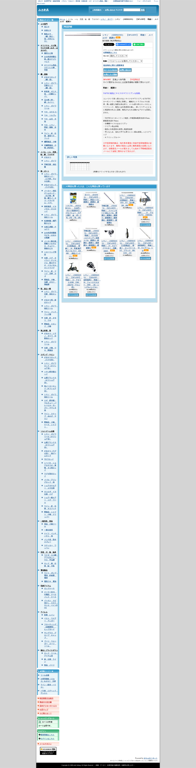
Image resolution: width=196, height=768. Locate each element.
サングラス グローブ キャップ (50, 635)
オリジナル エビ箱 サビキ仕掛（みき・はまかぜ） (49, 47)
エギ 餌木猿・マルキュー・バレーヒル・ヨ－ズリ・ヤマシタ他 (50, 405)
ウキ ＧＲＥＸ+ (50, 112)
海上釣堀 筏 (46, 331)
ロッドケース (49, 588)
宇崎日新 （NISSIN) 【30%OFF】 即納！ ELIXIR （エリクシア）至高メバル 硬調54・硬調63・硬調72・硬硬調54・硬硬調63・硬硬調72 (92, 239)
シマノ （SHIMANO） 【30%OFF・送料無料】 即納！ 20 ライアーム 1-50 (146, 246)
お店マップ (44, 710)
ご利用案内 (96, 10)
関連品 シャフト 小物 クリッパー (50, 514)
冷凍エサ (47, 30)
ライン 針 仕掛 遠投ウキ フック (50, 135)
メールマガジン (46, 744)
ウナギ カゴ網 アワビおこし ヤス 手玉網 (51, 557)
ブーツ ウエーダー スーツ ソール (50, 643)
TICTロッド (49, 459)
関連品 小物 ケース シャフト (50, 424)
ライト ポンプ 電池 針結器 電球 (51, 575)
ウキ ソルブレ (50, 115)
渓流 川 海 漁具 (48, 552)
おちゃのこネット (151, 758)
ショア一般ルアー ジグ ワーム (50, 500)
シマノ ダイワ (50, 161)
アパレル (44, 612)
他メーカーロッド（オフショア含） (50, 388)
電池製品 (44, 570)
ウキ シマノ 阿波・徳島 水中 (50, 127)
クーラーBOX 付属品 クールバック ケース (50, 594)
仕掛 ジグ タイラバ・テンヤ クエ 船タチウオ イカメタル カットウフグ (51, 263)
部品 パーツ (49, 665)
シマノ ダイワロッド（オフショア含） (50, 365)
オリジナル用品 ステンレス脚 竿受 (51, 67)
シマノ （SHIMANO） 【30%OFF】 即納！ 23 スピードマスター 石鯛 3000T (110, 246)
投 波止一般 (46, 289)
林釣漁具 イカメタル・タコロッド (50, 208)
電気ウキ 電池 (50, 581)
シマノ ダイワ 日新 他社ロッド (51, 294)
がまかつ (47, 157)
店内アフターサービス (48, 706)
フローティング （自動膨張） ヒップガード (51, 626)
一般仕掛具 (48, 530)
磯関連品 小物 (50, 142)
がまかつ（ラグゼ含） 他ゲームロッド (50, 453)
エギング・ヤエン (47, 355)
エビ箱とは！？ (46, 713)
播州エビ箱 (48, 53)
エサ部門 (44, 24)
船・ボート (45, 171)
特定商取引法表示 (46, 698)
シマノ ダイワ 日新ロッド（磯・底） (51, 85)
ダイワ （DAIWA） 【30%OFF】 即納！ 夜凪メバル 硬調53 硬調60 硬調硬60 (92, 199)
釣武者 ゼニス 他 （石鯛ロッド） (51, 93)
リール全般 (45, 675)
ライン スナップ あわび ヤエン (50, 416)
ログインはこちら (47, 739)
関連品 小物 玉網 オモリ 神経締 (50, 282)
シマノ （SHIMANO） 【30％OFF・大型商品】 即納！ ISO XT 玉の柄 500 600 (128, 200)
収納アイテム (46, 586)
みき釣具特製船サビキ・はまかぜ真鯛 (50, 235)
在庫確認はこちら (110, 52)
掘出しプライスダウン (49, 650)
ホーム (62, 19)
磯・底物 (44, 74)
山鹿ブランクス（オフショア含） (50, 380)
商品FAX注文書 (46, 702)
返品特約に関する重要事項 (113, 65)
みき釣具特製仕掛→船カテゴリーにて (50, 59)
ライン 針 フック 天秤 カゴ (50, 273)
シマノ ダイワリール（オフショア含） (50, 436)
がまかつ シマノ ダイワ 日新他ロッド (50, 335)
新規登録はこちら (47, 735)
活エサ (46, 27)
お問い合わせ (110, 10)
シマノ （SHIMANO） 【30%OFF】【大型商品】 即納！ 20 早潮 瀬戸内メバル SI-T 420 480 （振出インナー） (74, 248)
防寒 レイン (49, 615)
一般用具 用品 (47, 521)
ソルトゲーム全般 (47, 431)
